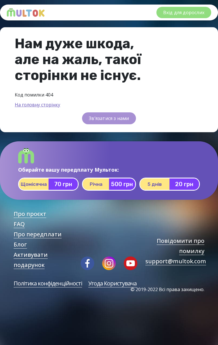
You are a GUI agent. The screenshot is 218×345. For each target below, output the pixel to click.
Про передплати (38, 234)
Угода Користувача (112, 283)
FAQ (19, 224)
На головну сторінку (37, 105)
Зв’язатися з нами (109, 118)
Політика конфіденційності (48, 283)
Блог (20, 244)
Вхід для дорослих (183, 12)
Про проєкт (30, 214)
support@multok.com (175, 261)
